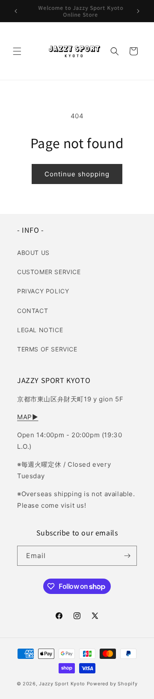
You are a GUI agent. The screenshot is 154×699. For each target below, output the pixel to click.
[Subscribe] (127, 556)
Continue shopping (77, 174)
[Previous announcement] (15, 11)
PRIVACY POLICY (43, 291)
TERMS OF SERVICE (47, 349)
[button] (17, 51)
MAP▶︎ (27, 417)
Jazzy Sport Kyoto (62, 684)
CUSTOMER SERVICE (49, 271)
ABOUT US (33, 252)
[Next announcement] (138, 11)
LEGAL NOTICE (40, 329)
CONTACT (32, 310)
